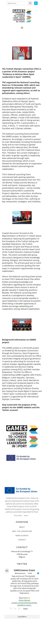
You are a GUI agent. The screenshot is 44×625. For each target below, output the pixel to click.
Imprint (26, 515)
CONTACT (22, 539)
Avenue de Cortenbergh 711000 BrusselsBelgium (22, 554)
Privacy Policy (18, 515)
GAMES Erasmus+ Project (24, 570)
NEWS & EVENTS (22, 535)
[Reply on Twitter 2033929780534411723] (11, 608)
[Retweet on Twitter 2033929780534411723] (15, 608)
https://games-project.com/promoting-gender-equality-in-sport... (24, 602)
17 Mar (30, 573)
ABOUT (22, 527)
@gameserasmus (20, 573)
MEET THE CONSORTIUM (22, 531)
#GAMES (31, 576)
